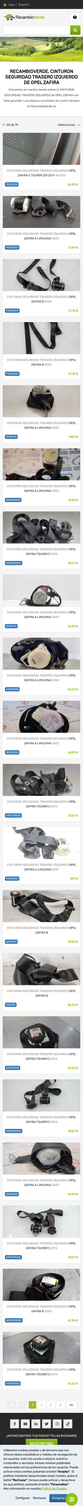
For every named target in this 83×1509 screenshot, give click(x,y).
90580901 (12, 247)
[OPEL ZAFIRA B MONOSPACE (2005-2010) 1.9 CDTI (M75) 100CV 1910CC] (41, 275)
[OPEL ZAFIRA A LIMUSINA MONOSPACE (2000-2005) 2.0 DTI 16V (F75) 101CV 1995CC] (41, 212)
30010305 (12, 752)
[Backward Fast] (12, 1405)
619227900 (12, 1067)
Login (11, 4)
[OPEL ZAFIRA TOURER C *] (41, 1095)
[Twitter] (46, 1424)
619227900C (13, 815)
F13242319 (12, 310)
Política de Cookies (54, 1488)
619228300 (13, 1383)
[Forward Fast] (71, 1405)
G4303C (11, 1004)
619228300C (13, 563)
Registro (24, 4)
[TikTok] (68, 1424)
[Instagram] (57, 1424)
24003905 (12, 689)
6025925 (11, 941)
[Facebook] (14, 1424)
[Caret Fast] (23, 1405)
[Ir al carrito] (75, 17)
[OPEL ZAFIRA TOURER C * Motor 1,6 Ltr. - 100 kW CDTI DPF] (41, 149)
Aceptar (58, 1498)
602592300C (14, 1320)
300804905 (13, 499)
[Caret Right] (60, 1405)
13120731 (11, 436)
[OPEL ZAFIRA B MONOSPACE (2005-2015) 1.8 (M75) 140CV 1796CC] (41, 906)
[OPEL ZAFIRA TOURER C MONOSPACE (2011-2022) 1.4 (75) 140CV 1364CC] (41, 527)
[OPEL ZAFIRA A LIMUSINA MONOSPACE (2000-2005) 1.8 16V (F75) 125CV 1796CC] (41, 716)
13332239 (11, 184)
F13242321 (12, 373)
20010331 (12, 1194)
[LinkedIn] (36, 1424)
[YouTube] (25, 1424)
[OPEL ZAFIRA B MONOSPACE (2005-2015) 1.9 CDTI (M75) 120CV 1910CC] (41, 1284)
